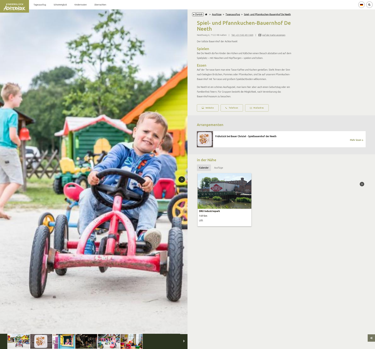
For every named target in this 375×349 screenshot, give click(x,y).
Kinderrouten (81, 5)
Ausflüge (216, 14)
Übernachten (100, 5)
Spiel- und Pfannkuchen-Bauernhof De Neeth (267, 14)
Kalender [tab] (204, 167)
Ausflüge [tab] (218, 167)
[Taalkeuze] (361, 4)
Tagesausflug (40, 5)
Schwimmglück (60, 5)
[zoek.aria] (369, 4)
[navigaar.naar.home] (206, 14)
